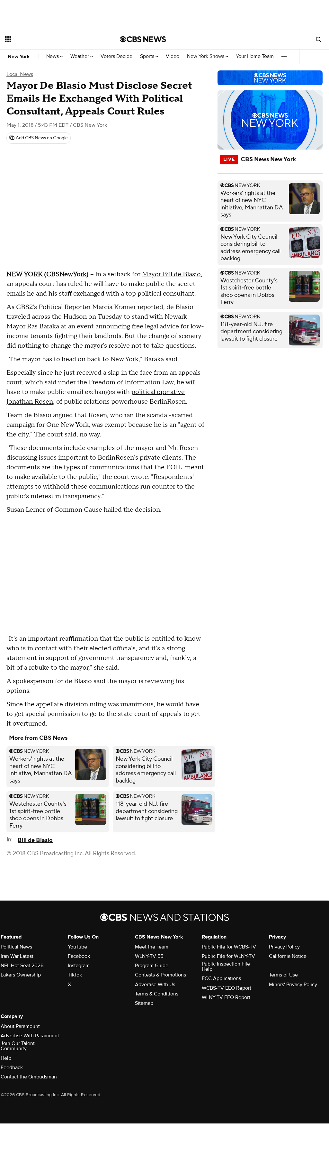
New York (19, 56)
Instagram (79, 965)
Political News (16, 946)
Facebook (79, 956)
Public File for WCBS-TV (229, 946)
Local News (19, 74)
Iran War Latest (17, 956)
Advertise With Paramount (30, 1035)
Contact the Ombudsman (29, 1076)
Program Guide (151, 965)
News (53, 56)
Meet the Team (151, 946)
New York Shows (206, 56)
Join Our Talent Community (18, 1046)
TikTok (75, 974)
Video (172, 56)
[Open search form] (318, 39)
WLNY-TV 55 (149, 956)
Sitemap (144, 1003)
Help (6, 1058)
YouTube (77, 946)
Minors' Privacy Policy (293, 984)
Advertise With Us (155, 984)
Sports (148, 56)
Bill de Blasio (35, 840)
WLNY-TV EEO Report (226, 997)
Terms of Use (283, 974)
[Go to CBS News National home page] (143, 39)
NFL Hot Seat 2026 (22, 965)
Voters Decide (116, 56)
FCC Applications (221, 978)
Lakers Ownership (21, 974)
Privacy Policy (284, 946)
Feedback (12, 1067)
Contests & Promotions (160, 974)
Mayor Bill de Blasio (171, 274)
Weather (80, 56)
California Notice (288, 956)
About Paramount (20, 1026)
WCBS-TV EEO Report (226, 988)
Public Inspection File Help (226, 966)
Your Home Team (255, 56)
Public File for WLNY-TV (228, 956)
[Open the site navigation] (51, 39)
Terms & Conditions (156, 993)
